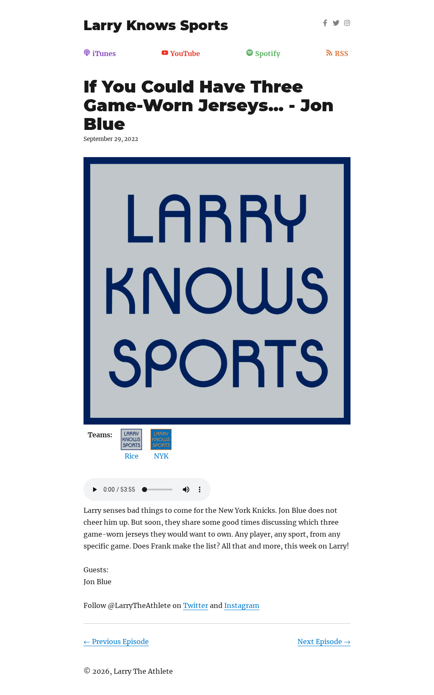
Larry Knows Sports (155, 25)
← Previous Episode (116, 641)
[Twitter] (336, 24)
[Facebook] (325, 24)
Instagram (241, 605)
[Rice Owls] (131, 435)
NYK (161, 456)
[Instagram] (347, 24)
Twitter (195, 605)
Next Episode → (324, 641)
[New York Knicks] (161, 435)
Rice (132, 456)
